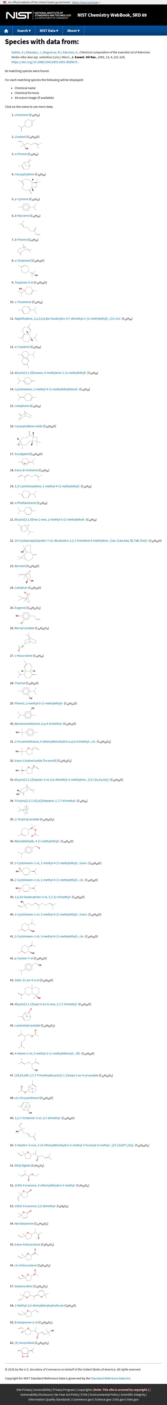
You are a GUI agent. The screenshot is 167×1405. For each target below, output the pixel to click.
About (72, 30)
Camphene (22, 406)
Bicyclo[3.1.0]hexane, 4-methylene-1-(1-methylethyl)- (51, 373)
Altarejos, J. (34, 52)
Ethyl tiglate (23, 1165)
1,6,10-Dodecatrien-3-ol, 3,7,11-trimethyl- (43, 897)
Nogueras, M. (52, 52)
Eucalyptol (22, 454)
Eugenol (20, 608)
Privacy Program (64, 1390)
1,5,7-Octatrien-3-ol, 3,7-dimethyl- (38, 1118)
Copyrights (84, 1390)
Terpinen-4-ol (24, 282)
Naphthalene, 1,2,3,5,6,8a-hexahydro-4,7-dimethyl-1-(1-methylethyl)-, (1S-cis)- (68, 318)
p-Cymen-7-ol (24, 958)
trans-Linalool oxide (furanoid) (36, 760)
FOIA (84, 1394)
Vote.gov (132, 1399)
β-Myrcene (22, 215)
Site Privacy (24, 1390)
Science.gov (103, 1399)
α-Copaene (22, 347)
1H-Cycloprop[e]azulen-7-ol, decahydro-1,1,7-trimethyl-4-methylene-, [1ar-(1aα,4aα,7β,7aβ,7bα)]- (81, 540)
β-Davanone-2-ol (26, 1322)
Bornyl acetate (24, 628)
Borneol (20, 566)
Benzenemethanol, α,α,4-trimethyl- (39, 723)
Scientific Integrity (133, 1394)
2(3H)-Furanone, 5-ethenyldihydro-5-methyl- (45, 1185)
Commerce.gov (82, 1399)
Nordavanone (24, 1223)
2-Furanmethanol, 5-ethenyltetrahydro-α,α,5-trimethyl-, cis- (55, 741)
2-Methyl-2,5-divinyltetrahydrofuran (39, 1305)
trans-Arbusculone (27, 1244)
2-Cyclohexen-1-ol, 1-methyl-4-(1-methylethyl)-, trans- (51, 863)
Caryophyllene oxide (29, 426)
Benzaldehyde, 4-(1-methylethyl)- (37, 841)
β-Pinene (21, 239)
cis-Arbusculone (26, 1265)
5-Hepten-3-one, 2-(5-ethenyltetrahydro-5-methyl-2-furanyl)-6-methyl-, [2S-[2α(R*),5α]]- (74, 1145)
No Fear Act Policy (67, 1394)
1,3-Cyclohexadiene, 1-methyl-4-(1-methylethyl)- (47, 486)
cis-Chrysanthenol (27, 1098)
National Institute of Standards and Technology (38, 15)
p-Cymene (22, 199)
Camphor (21, 588)
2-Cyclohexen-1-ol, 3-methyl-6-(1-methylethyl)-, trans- (51, 914)
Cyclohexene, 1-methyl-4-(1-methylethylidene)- (47, 389)
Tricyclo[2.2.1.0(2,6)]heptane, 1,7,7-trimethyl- (45, 801)
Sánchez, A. (70, 52)
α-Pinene (21, 154)
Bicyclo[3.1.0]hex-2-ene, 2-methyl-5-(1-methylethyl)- (50, 519)
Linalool (20, 137)
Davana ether (24, 1286)
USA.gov (119, 1399)
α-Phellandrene (25, 503)
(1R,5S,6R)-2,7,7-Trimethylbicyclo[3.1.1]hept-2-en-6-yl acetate (56, 1075)
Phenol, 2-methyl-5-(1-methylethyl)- (39, 703)
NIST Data (47, 30)
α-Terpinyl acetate (27, 819)
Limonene (22, 115)
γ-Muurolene (23, 655)
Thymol (20, 683)
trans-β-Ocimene (26, 470)
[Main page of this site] (6, 31)
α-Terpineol (23, 260)
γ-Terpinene (23, 302)
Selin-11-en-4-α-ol (27, 980)
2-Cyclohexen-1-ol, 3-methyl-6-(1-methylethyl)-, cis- (49, 936)
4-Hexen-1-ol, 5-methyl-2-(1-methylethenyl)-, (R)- (48, 1053)
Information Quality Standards (49, 1399)
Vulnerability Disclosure (36, 1394)
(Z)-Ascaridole (24, 1343)
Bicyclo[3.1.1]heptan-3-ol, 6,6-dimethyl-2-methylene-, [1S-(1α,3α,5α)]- (62, 779)
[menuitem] (6, 31)
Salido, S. (17, 52)
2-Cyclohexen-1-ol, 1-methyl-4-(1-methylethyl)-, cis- (49, 880)
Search (22, 30)
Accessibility (42, 1390)
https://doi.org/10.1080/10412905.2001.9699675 (44, 62)
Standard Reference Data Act (110, 1378)
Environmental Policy (104, 1394)
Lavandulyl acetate (27, 1025)
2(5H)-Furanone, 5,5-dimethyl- (35, 1206)
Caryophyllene (24, 174)
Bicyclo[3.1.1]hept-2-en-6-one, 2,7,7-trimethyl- (46, 1004)
